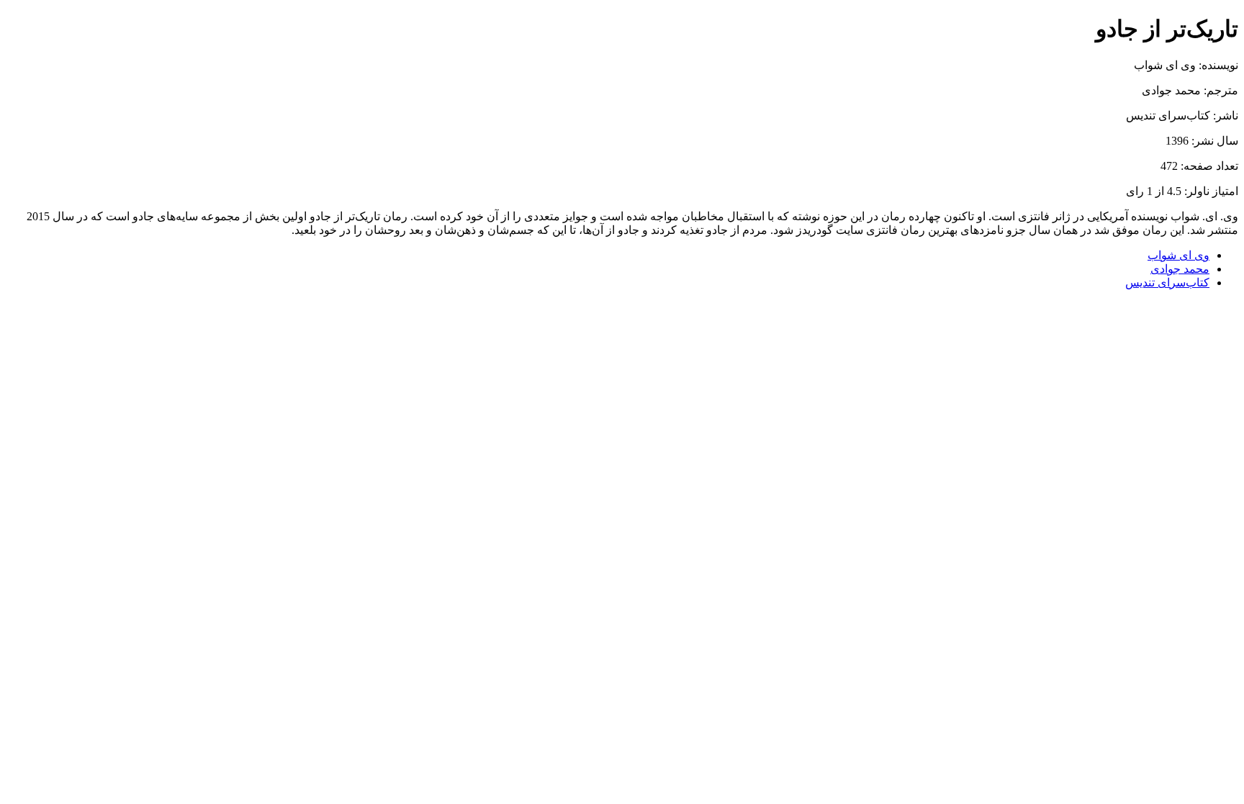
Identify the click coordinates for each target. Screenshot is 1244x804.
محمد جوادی (1179, 269)
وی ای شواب (1178, 255)
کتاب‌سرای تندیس (1167, 282)
